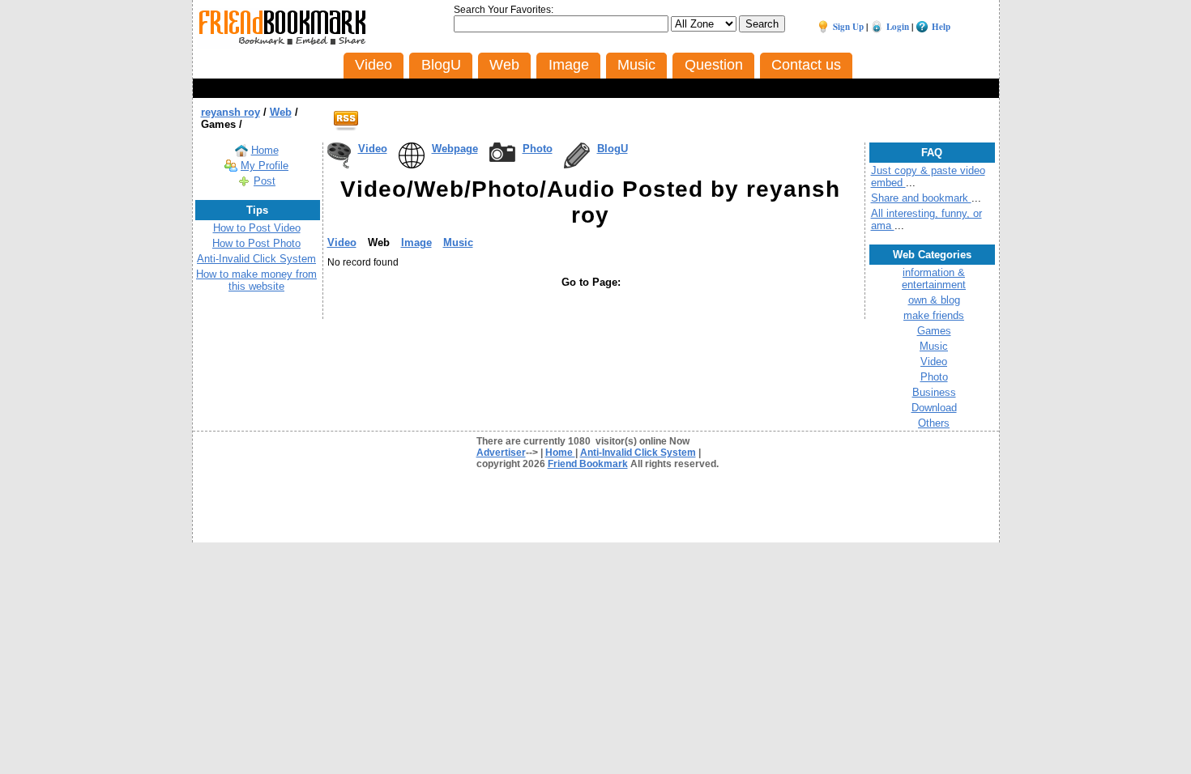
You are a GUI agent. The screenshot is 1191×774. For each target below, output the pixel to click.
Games (934, 331)
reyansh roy (230, 112)
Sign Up (848, 26)
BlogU (612, 148)
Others (934, 423)
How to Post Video (257, 228)
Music (458, 242)
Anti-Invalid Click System (256, 259)
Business (934, 392)
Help (941, 26)
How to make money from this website (256, 280)
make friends (933, 315)
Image (416, 242)
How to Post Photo (256, 243)
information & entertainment (934, 278)
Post (264, 181)
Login (897, 26)
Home (265, 150)
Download (934, 408)
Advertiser (501, 452)
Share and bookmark (921, 198)
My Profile (264, 165)
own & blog (934, 300)
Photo (538, 148)
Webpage (455, 148)
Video (372, 148)
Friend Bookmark (588, 464)
